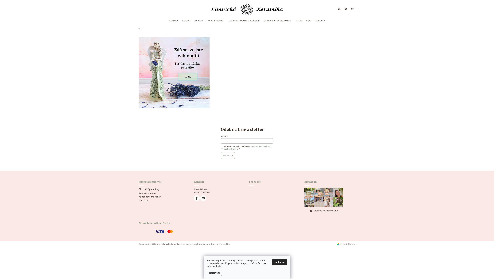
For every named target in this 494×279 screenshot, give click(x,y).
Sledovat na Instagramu (325, 210)
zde (219, 266)
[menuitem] (173, 21)
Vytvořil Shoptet (347, 244)
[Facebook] (197, 198)
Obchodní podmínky (149, 189)
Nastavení (214, 272)
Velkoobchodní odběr (150, 196)
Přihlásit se (228, 155)
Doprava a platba (147, 193)
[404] (174, 72)
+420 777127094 (202, 192)
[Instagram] (203, 198)
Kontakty (143, 200)
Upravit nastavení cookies (218, 244)
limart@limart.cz (202, 189)
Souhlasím (279, 262)
